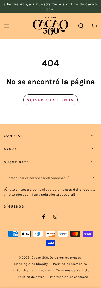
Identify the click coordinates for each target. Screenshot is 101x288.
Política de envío (31, 277)
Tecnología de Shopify (31, 264)
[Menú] (6, 26)
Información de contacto (68, 277)
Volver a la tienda (50, 100)
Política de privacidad (34, 270)
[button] (81, 26)
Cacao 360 (40, 257)
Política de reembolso (70, 264)
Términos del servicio (73, 270)
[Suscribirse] (94, 178)
